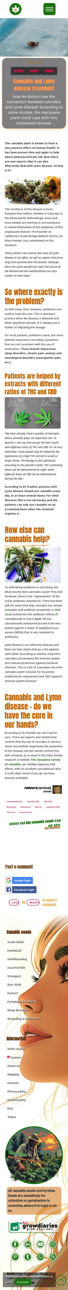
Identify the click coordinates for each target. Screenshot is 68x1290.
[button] (15, 9)
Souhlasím (23, 1282)
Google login (22, 880)
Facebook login (24, 889)
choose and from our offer (35, 823)
